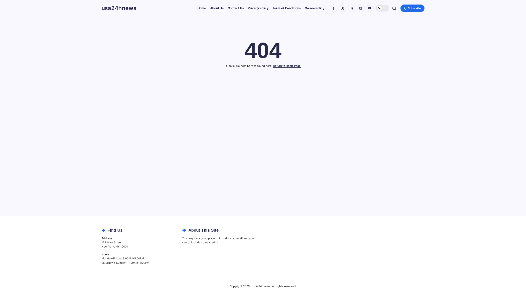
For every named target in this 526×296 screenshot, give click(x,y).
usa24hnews (119, 8)
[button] (382, 8)
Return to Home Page (287, 65)
